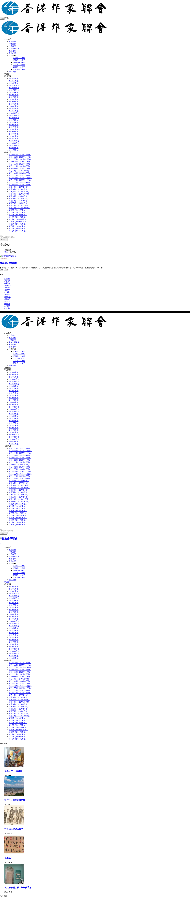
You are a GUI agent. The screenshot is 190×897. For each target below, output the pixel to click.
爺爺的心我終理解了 (13, 829)
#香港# (7, 281)
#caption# (7, 285)
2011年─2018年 (19, 69)
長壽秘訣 (8, 858)
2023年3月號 (13, 97)
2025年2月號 (13, 122)
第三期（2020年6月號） (18, 226)
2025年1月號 (13, 120)
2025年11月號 (14, 143)
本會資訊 (7, 74)
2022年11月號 (14, 88)
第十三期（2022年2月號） (19, 203)
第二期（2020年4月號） (18, 228)
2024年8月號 (13, 111)
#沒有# (7, 304)
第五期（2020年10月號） (18, 222)
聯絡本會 (12, 72)
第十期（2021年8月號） (18, 210)
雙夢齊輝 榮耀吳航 (8, 263)
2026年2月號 (13, 150)
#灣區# (7, 299)
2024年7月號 (13, 108)
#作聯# (7, 306)
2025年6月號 (13, 132)
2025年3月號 (13, 125)
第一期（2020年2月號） (18, 231)
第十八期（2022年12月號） (19, 192)
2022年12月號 (14, 90)
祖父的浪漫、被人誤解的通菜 (18, 887)
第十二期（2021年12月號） (19, 205)
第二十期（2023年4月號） (19, 187)
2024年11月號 (14, 115)
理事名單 (12, 51)
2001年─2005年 (19, 65)
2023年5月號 (13, 102)
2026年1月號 (13, 148)
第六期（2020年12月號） (18, 219)
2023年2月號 (13, 95)
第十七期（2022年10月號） (19, 194)
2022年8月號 (13, 81)
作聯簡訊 (3, 258)
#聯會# (7, 294)
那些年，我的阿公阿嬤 (14, 800)
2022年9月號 (13, 83)
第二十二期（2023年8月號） (20, 182)
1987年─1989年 (19, 58)
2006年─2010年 (19, 67)
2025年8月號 (13, 136)
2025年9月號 (13, 138)
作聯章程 (12, 44)
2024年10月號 (14, 113)
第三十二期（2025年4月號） (20, 166)
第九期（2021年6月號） (18, 212)
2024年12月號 (14, 118)
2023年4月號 (13, 99)
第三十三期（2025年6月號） (20, 164)
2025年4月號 (13, 127)
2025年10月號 (14, 141)
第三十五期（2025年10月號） (20, 159)
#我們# (7, 283)
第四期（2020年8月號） (18, 224)
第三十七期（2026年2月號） (20, 155)
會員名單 (12, 53)
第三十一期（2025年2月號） (20, 168)
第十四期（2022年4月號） (19, 201)
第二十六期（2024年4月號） (20, 173)
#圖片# (7, 290)
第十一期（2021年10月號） (19, 208)
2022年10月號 (14, 85)
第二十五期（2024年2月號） (20, 175)
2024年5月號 (13, 106)
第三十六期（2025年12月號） (20, 157)
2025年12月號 (14, 145)
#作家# (7, 301)
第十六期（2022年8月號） (19, 196)
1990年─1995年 (19, 60)
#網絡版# (7, 297)
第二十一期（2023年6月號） (20, 185)
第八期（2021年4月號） (18, 215)
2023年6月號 (13, 104)
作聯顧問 (12, 46)
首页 (6, 252)
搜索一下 (4, 239)
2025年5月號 (13, 129)
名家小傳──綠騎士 (13, 771)
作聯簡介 (12, 42)
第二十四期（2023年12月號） (20, 178)
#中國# (7, 292)
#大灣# (7, 308)
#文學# (7, 279)
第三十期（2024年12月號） (19, 171)
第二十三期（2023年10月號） (20, 180)
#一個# (7, 287)
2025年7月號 (13, 134)
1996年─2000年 (19, 62)
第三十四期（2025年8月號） (20, 162)
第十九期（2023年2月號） (19, 189)
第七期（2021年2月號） (18, 217)
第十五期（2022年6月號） (19, 198)
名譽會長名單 (14, 48)
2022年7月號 (13, 78)
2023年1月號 (13, 92)
